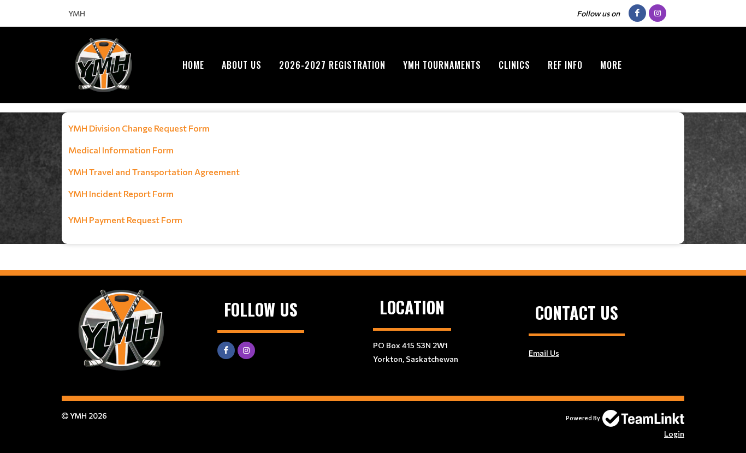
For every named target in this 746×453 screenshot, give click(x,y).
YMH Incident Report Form (121, 193)
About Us (242, 64)
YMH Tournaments (442, 64)
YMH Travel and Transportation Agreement (154, 171)
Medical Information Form (121, 150)
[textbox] (373, 174)
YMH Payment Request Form (125, 219)
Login (674, 433)
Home (193, 64)
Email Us (544, 352)
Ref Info (565, 64)
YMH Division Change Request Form (139, 128)
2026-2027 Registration (332, 64)
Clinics (514, 64)
